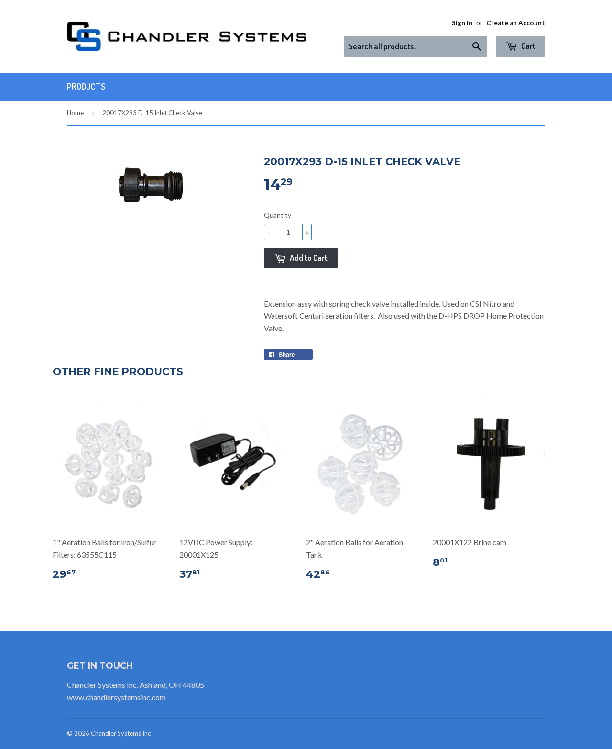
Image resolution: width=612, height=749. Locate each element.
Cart (528, 46)
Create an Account (515, 23)
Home (75, 113)
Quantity (277, 215)
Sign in (462, 23)
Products (86, 86)
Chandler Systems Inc (121, 733)
